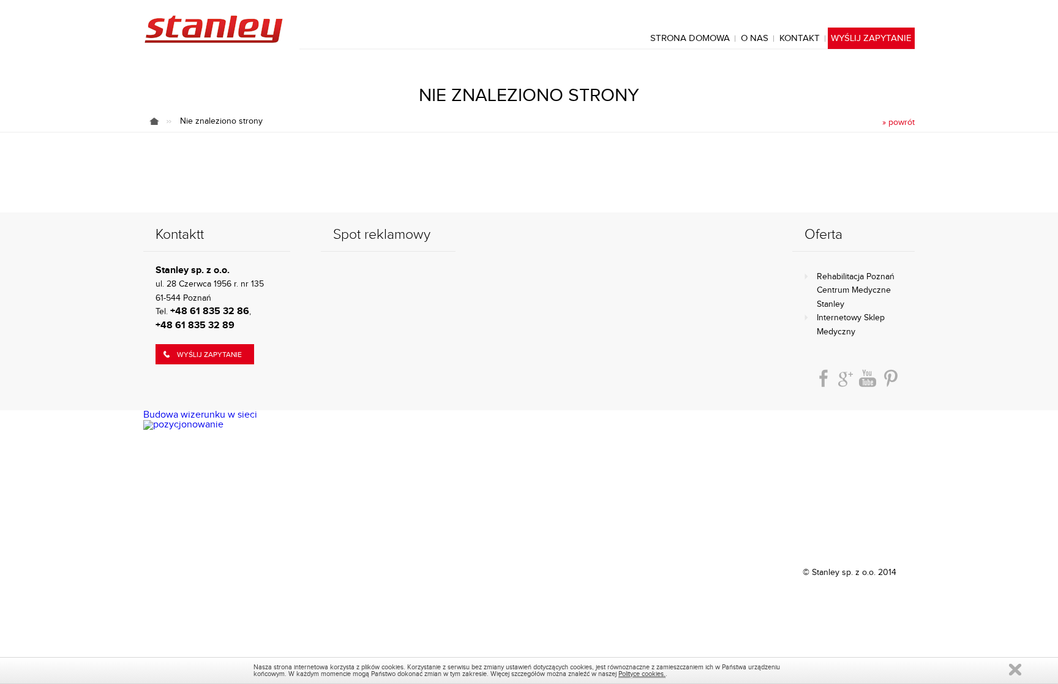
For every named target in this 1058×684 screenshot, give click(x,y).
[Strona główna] (160, 121)
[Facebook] (823, 378)
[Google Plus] (845, 378)
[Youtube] (867, 378)
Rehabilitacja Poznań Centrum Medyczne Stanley (856, 290)
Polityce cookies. (642, 674)
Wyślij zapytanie (209, 354)
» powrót (898, 122)
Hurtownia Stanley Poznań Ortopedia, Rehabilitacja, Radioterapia (213, 29)
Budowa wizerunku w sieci (200, 415)
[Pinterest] (890, 378)
